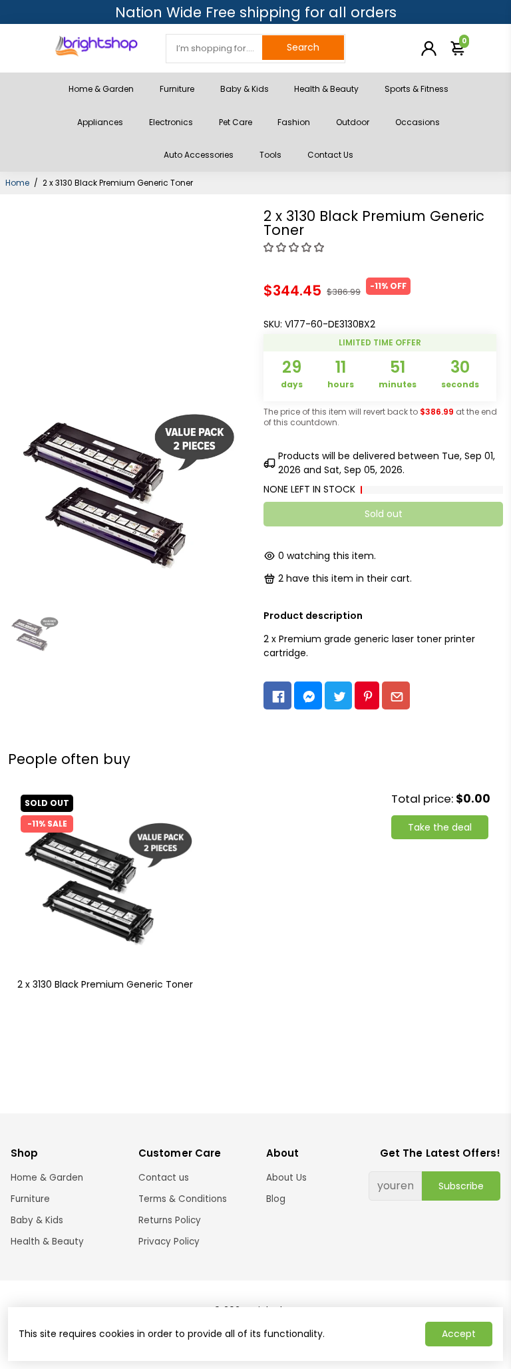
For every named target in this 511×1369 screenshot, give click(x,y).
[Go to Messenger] (308, 696)
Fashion (293, 122)
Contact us (163, 1177)
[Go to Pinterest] (367, 696)
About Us (286, 1177)
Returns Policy (169, 1220)
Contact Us (330, 154)
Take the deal (440, 827)
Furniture (177, 89)
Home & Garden (101, 89)
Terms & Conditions (182, 1199)
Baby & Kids (244, 89)
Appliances (100, 122)
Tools (270, 154)
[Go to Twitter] (339, 696)
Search (303, 47)
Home (17, 182)
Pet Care (235, 122)
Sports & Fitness (416, 89)
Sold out (384, 513)
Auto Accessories (199, 154)
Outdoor (352, 122)
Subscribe (461, 1186)
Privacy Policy (169, 1241)
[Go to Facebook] (277, 696)
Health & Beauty (326, 89)
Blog (275, 1199)
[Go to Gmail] (396, 696)
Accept (459, 1333)
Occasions (417, 122)
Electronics (171, 122)
